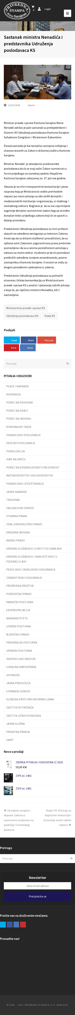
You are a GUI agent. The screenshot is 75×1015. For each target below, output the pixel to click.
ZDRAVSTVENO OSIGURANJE (24, 577)
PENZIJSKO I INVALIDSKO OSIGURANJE (31, 569)
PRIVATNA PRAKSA (18, 732)
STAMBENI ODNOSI (18, 691)
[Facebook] (10, 924)
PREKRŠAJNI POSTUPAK (21, 642)
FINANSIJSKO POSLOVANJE (23, 435)
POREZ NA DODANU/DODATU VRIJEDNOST (33, 467)
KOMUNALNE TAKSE (18, 427)
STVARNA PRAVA (16, 516)
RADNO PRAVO (15, 540)
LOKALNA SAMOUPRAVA (21, 667)
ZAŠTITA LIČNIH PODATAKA (23, 715)
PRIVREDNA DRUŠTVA (20, 585)
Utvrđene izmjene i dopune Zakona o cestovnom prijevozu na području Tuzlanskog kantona (18, 820)
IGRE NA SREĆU (15, 459)
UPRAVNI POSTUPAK (19, 650)
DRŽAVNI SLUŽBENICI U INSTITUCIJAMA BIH (34, 548)
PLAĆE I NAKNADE (17, 386)
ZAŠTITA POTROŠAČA (20, 707)
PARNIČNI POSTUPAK (19, 602)
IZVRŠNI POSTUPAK (18, 626)
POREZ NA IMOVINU (18, 418)
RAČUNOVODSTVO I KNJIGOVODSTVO (29, 475)
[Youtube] (23, 924)
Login (47, 9)
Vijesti (31, 105)
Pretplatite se (37, 896)
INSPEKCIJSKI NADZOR (20, 659)
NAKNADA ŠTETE (17, 618)
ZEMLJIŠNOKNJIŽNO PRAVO (24, 524)
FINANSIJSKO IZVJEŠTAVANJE (25, 483)
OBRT (10, 740)
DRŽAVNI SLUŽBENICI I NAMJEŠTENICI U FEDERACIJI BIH (31, 559)
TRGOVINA (13, 500)
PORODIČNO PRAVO (18, 594)
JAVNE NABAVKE (16, 492)
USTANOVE (13, 675)
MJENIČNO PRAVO (17, 634)
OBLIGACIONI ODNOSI (20, 508)
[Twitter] (3, 924)
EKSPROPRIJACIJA (18, 610)
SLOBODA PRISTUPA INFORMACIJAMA (30, 699)
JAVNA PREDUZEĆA (18, 683)
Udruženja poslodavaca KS (22, 316)
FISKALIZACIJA (15, 451)
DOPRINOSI (13, 394)
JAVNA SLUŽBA (15, 723)
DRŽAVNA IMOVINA (18, 532)
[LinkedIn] (16, 924)
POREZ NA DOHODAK (19, 402)
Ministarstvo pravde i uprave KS (25, 308)
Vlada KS (49, 316)
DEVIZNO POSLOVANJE (20, 443)
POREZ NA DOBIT (17, 410)
